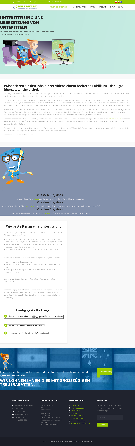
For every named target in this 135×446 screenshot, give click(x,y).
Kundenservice (30, 206)
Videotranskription (115, 119)
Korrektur (74, 413)
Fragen (36, 199)
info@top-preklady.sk (38, 2)
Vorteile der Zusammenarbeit (80, 423)
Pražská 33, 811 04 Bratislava (24, 405)
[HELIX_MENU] (119, 7)
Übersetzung (75, 405)
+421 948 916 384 (20, 2)
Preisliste (102, 7)
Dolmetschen (75, 411)
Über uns (92, 7)
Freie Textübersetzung (78, 421)
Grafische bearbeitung (78, 416)
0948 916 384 (19, 408)
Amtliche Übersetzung (78, 408)
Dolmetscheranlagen (77, 418)
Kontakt (112, 7)
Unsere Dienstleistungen (59, 7)
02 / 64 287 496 (20, 411)
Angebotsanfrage (79, 7)
